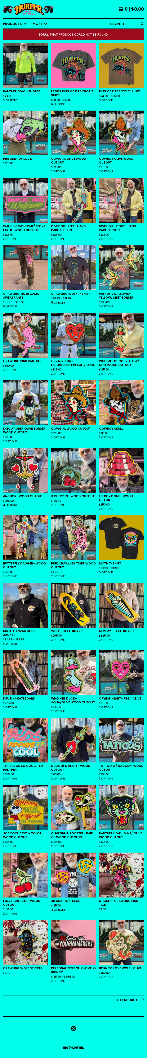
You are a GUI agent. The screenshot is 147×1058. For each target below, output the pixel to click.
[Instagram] (73, 1029)
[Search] (142, 24)
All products (127, 1000)
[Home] (28, 9)
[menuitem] (14, 24)
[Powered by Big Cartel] (73, 1047)
